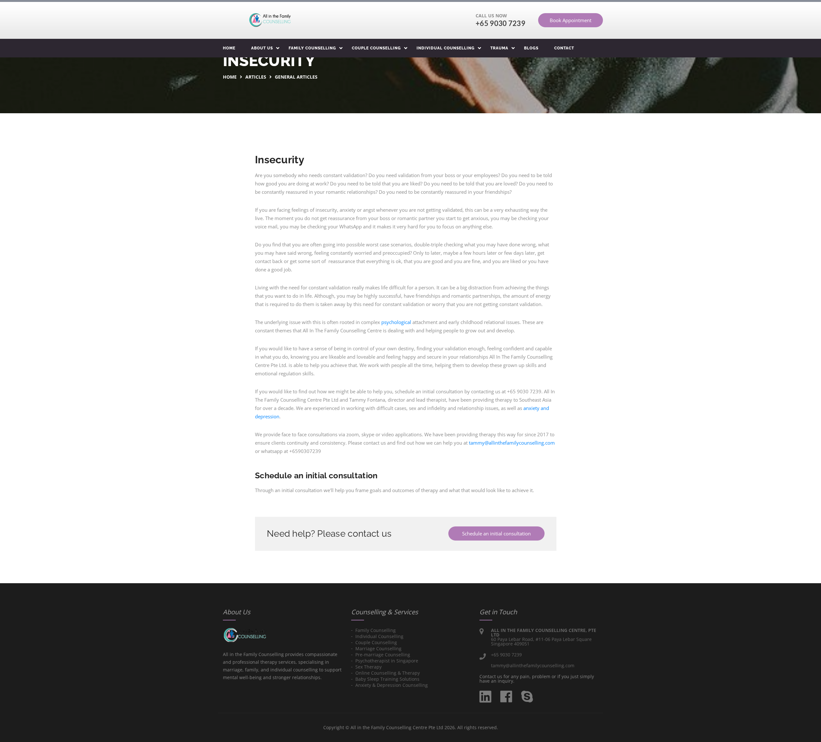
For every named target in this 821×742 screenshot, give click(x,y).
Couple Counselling (376, 48)
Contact (564, 48)
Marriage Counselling (378, 648)
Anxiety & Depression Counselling (391, 685)
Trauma (499, 48)
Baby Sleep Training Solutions (387, 679)
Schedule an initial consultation (496, 533)
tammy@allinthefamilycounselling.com (512, 442)
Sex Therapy (368, 667)
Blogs (531, 48)
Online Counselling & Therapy (387, 673)
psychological (396, 322)
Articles (255, 77)
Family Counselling (312, 48)
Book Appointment (570, 20)
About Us (262, 48)
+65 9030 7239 (500, 23)
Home (229, 48)
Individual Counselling (446, 48)
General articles (296, 77)
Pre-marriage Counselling (382, 655)
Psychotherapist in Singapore (386, 661)
